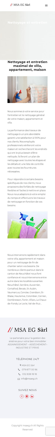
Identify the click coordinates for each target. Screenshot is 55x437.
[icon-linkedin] (32, 396)
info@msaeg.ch (29, 378)
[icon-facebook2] (22, 396)
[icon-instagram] (27, 396)
